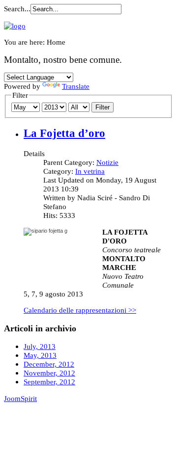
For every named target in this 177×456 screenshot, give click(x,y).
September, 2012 (49, 381)
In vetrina (90, 171)
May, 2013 (40, 355)
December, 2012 (49, 364)
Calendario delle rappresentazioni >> (80, 310)
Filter (102, 107)
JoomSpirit (20, 398)
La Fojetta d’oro (64, 133)
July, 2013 (40, 346)
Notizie (107, 162)
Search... (17, 8)
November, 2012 (49, 373)
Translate (75, 86)
